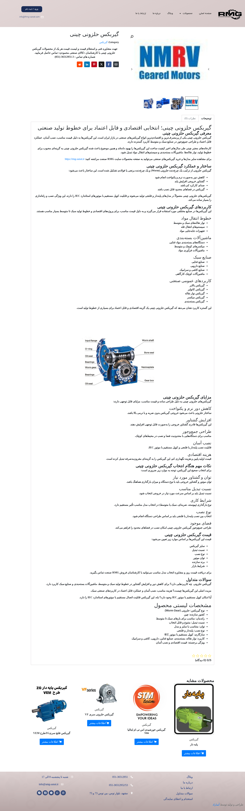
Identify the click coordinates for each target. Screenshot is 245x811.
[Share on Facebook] (109, 64)
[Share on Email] (116, 64)
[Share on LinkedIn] (87, 64)
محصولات (187, 13)
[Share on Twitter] (101, 64)
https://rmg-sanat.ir (74, 159)
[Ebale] (39, 792)
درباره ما (156, 13)
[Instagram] (63, 792)
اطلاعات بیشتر (192, 753)
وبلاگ (170, 13)
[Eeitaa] (45, 792)
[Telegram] (51, 792)
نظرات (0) (190, 118)
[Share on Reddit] (79, 64)
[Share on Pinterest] (94, 64)
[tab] (206, 118)
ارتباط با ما (141, 13)
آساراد (216, 804)
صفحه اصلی (205, 13)
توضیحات (206, 118)
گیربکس (103, 42)
